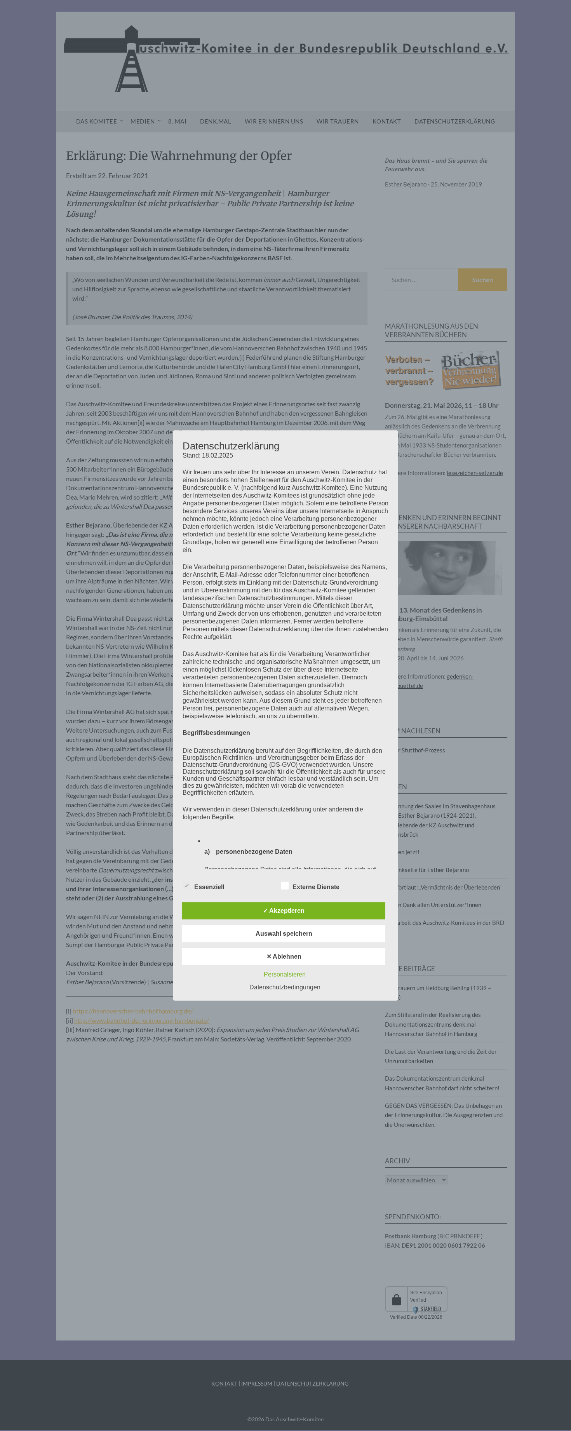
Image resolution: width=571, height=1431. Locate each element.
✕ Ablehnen (283, 956)
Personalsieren (285, 974)
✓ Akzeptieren (284, 910)
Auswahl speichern (284, 933)
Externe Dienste (315, 887)
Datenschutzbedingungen (284, 987)
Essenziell (209, 887)
